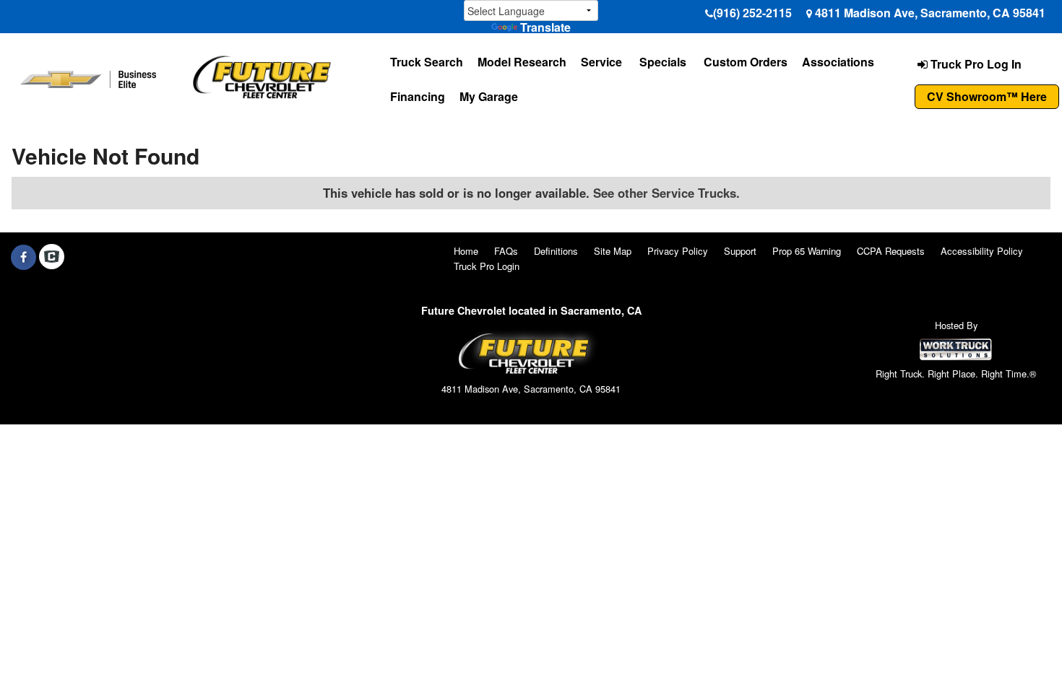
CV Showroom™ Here (987, 96)
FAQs (506, 251)
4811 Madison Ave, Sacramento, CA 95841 (930, 12)
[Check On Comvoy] (51, 257)
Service (601, 61)
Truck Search (426, 61)
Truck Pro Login (486, 266)
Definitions (556, 251)
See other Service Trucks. (666, 192)
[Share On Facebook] (23, 257)
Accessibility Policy (982, 251)
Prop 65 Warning (806, 251)
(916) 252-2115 (752, 12)
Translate (545, 27)
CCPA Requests (891, 251)
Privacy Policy (677, 251)
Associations (838, 61)
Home (466, 251)
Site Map (612, 251)
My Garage (488, 96)
